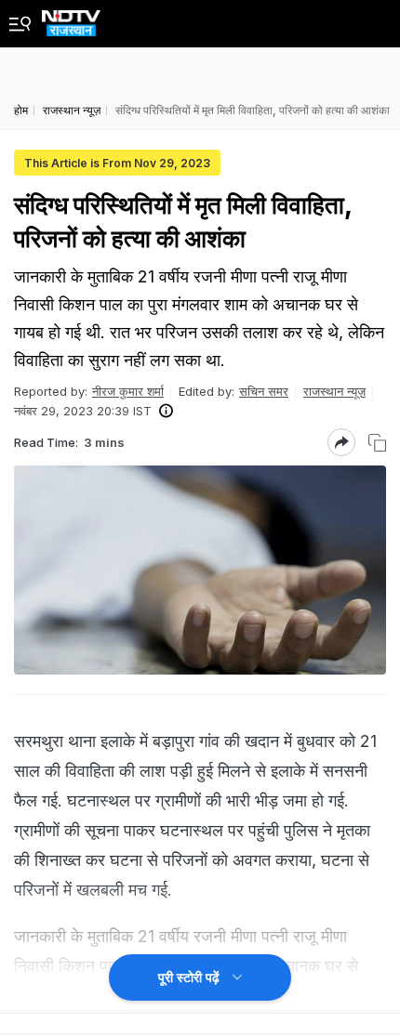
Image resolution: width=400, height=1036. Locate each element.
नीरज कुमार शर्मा (128, 391)
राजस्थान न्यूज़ (334, 391)
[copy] (377, 443)
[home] (71, 18)
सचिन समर (263, 391)
